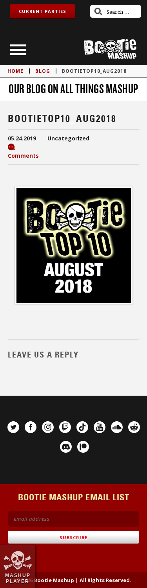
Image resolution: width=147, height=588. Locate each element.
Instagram (48, 427)
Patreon (83, 447)
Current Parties (42, 11)
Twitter (13, 427)
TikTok (82, 427)
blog (42, 71)
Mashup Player (18, 578)
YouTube (99, 427)
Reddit (134, 427)
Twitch (65, 427)
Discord (66, 447)
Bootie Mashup (110, 49)
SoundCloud (117, 427)
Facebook (30, 427)
